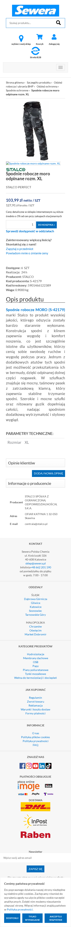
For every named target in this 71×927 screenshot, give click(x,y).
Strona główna (15, 82)
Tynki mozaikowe (35, 673)
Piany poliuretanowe (35, 670)
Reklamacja (36, 705)
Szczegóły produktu (39, 82)
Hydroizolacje (35, 654)
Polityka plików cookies (35, 737)
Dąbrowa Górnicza (35, 599)
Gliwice (35, 603)
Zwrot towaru (35, 701)
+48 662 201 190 (40, 567)
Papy (36, 666)
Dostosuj (12, 918)
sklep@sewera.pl (35, 563)
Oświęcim (35, 630)
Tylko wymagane (32, 918)
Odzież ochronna (47, 86)
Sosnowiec (35, 610)
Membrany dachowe (35, 658)
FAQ (35, 745)
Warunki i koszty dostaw (35, 709)
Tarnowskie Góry (35, 614)
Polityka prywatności (36, 741)
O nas (35, 733)
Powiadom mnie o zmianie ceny (27, 253)
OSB (35, 662)
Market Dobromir (36, 634)
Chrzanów (35, 626)
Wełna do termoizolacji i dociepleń (35, 677)
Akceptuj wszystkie (55, 918)
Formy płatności (35, 713)
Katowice (35, 606)
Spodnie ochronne (17, 90)
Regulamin (35, 697)
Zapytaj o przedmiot (19, 249)
